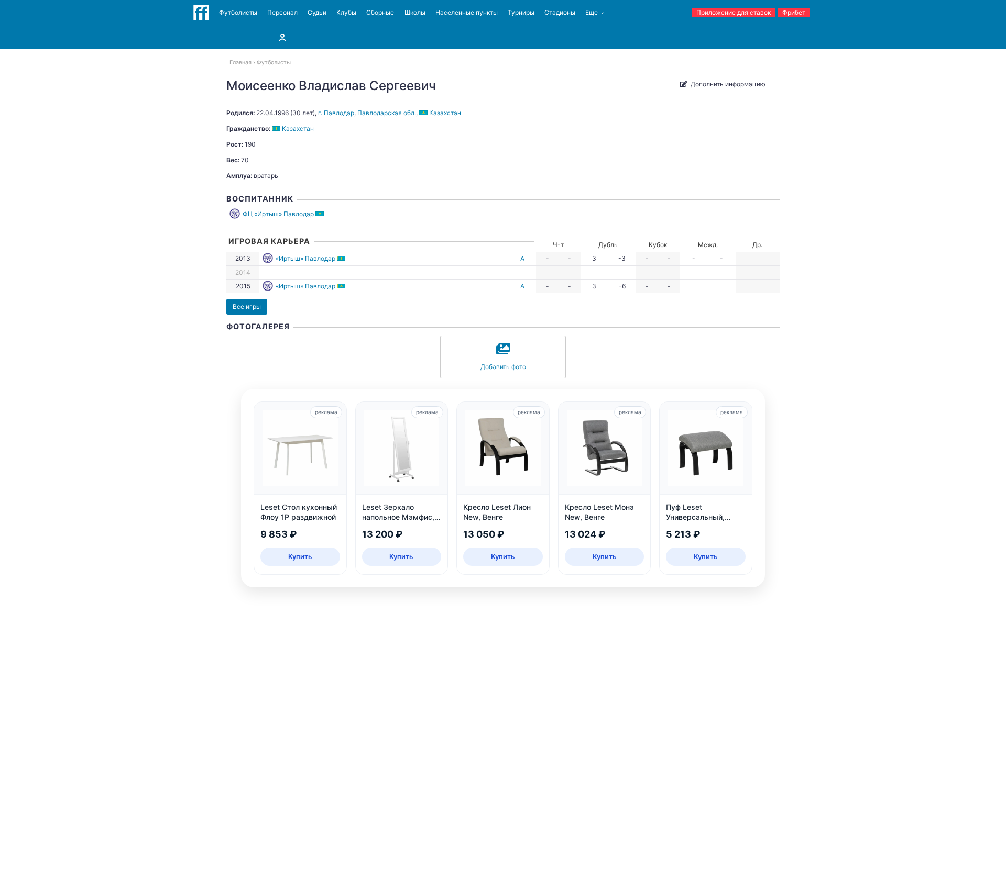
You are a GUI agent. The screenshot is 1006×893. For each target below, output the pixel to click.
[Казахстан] (320, 214)
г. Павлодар (336, 113)
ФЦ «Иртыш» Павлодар (278, 214)
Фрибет (793, 12)
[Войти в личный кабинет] (282, 37)
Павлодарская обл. (386, 113)
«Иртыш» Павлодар (305, 258)
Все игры (247, 306)
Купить (300, 556)
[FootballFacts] (201, 12)
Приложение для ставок (733, 12)
